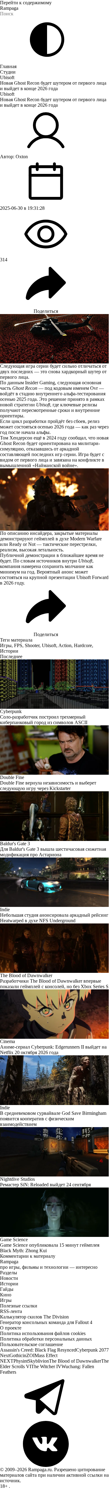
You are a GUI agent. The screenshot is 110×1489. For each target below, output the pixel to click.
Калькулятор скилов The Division (34, 1316)
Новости (9, 1278)
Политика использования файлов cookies (43, 1333)
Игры (6, 645)
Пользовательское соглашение (31, 1344)
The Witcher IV (46, 1366)
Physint (20, 1361)
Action (65, 645)
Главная (8, 66)
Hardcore (83, 645)
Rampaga (9, 8)
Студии (8, 72)
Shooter (32, 645)
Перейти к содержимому (26, 2)
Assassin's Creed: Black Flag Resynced (38, 1350)
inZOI (29, 1355)
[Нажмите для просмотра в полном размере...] (55, 499)
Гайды (6, 1289)
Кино (5, 1294)
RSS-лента (11, 1311)
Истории (9, 651)
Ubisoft (7, 77)
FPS (18, 645)
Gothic (16, 1355)
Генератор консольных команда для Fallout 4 (46, 1322)
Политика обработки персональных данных (46, 1338)
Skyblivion (38, 1361)
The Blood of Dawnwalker (75, 1361)
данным (15, 382)
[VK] (55, 1444)
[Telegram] (55, 1398)
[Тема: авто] (47, 40)
